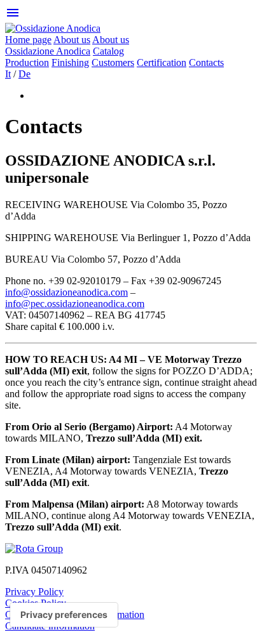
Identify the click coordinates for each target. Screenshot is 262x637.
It (8, 74)
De (24, 74)
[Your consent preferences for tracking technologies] (64, 615)
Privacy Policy (34, 591)
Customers (113, 62)
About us (71, 39)
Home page (28, 39)
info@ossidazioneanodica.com (66, 292)
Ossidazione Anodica (47, 51)
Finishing (70, 62)
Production (27, 62)
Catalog (108, 51)
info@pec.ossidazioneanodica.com (74, 303)
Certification (161, 62)
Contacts (206, 62)
